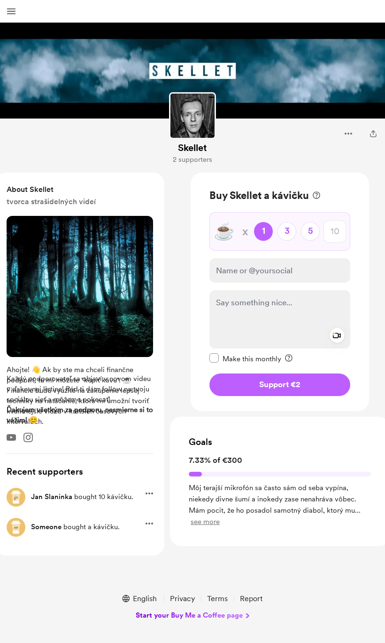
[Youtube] (11, 437)
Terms (217, 598)
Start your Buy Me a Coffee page (189, 615)
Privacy (182, 598)
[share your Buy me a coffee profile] (373, 133)
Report (251, 598)
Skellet (192, 147)
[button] (11, 11)
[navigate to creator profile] (192, 115)
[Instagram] (28, 437)
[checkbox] (245, 358)
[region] (280, 292)
